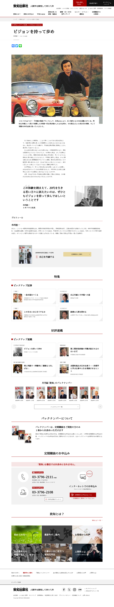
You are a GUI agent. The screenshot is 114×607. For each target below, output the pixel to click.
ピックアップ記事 (16, 582)
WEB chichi (41, 14)
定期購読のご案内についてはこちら (83, 498)
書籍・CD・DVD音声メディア (65, 13)
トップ (15, 19)
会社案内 (15, 595)
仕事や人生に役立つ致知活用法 (20, 576)
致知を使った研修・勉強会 (52, 13)
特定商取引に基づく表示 (51, 595)
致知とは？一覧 (96, 520)
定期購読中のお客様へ (96, 13)
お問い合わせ (86, 595)
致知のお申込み (29, 14)
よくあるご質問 (23, 595)
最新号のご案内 (27, 572)
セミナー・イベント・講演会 (82, 13)
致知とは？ (16, 14)
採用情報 (39, 595)
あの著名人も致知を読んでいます (63, 572)
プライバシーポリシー (65, 595)
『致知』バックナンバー (43, 572)
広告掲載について (76, 595)
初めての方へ (15, 572)
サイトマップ (32, 595)
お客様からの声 (81, 572)
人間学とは (93, 572)
